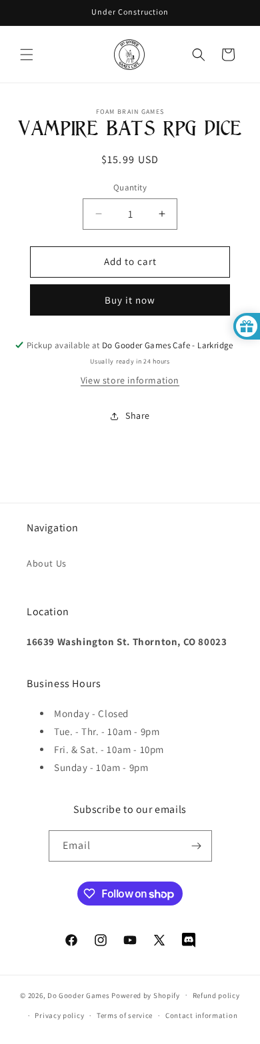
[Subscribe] (196, 846)
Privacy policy (59, 1015)
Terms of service (125, 1015)
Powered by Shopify (145, 994)
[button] (26, 54)
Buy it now (130, 300)
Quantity (130, 187)
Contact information (201, 1015)
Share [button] (137, 415)
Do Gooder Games (78, 994)
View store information (130, 380)
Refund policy (216, 995)
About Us (47, 563)
